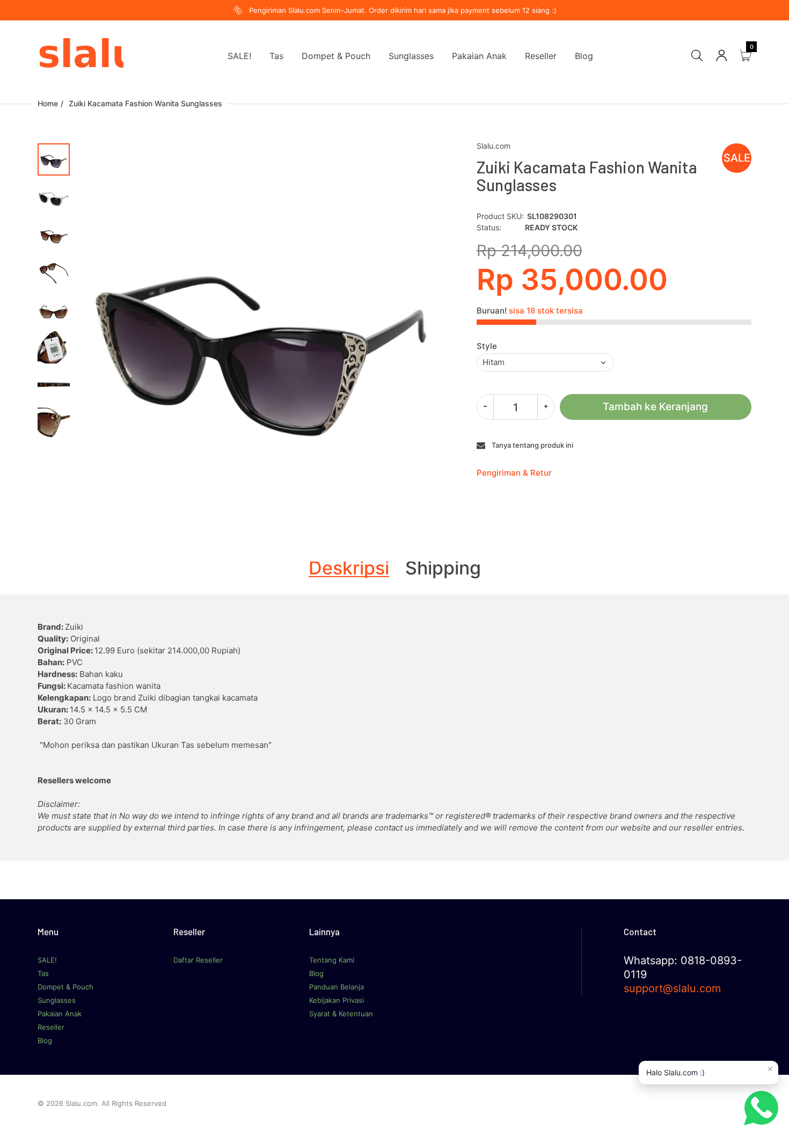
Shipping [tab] (443, 568)
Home (48, 103)
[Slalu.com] (80, 55)
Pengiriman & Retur (514, 473)
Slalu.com (493, 145)
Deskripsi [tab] (349, 568)
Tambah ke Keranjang (655, 406)
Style (487, 346)
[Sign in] (721, 55)
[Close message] (770, 1069)
